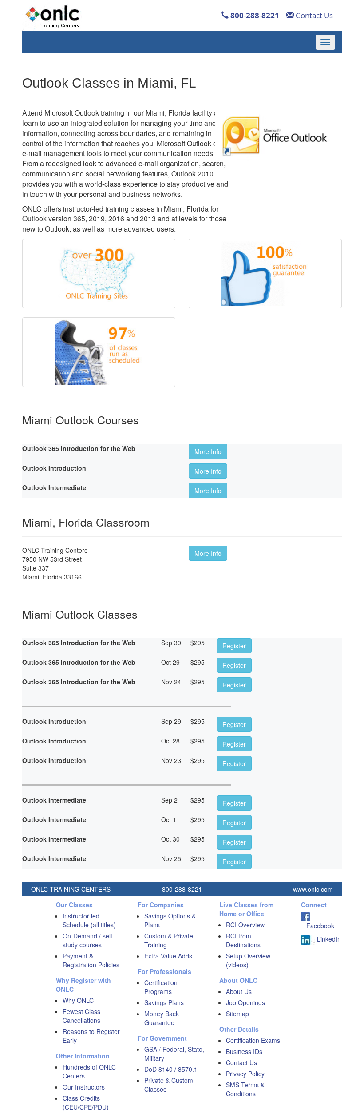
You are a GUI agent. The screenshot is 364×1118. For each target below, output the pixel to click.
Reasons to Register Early (91, 1036)
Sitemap (237, 1013)
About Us (239, 991)
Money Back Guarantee (161, 1018)
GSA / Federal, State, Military (174, 1053)
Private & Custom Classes (168, 1085)
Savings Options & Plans (170, 920)
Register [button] (234, 645)
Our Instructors (84, 1086)
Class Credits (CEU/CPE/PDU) (86, 1102)
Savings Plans (164, 1002)
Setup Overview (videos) (248, 960)
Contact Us (313, 15)
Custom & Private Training (168, 940)
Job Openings (245, 1002)
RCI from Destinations (243, 940)
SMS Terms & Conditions (245, 1089)
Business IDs (244, 1051)
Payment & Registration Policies (91, 960)
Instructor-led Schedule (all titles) (89, 920)
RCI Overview (245, 924)
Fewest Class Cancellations (81, 1016)
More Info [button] (208, 451)
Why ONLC (78, 1000)
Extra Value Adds (168, 955)
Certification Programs (161, 987)
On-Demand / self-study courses (89, 940)
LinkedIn (328, 938)
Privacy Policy (245, 1073)
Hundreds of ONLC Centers (89, 1071)
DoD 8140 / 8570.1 (171, 1069)
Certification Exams (253, 1040)
